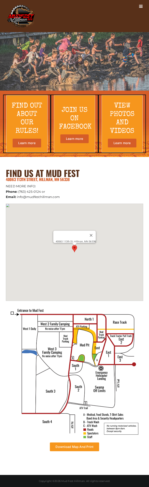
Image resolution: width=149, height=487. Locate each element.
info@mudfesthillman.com (38, 197)
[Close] (91, 235)
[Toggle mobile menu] (141, 6)
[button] (74, 248)
